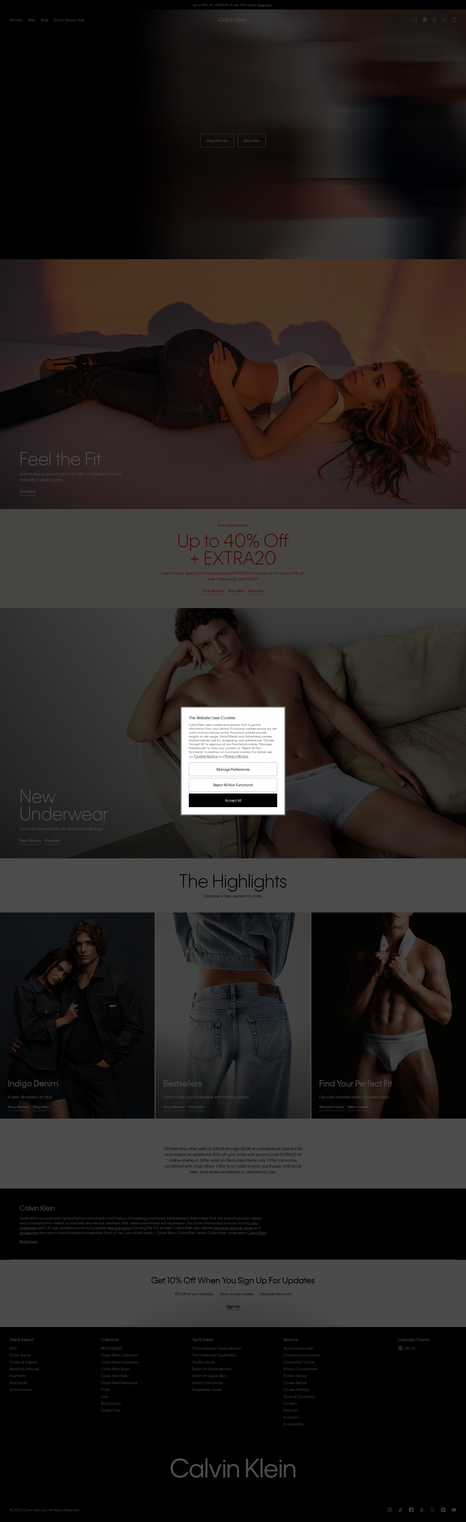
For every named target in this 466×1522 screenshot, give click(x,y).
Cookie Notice (205, 756)
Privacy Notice (236, 756)
